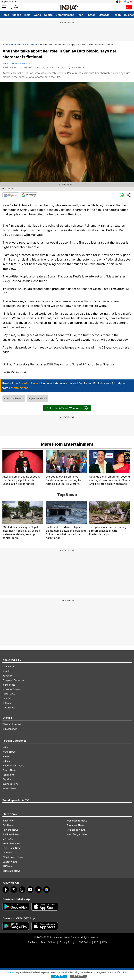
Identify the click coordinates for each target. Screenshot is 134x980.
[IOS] (117, 1)
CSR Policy (84, 942)
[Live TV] (129, 7)
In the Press (8, 684)
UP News (7, 852)
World (37, 14)
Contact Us (8, 666)
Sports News (9, 770)
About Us (7, 671)
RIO (96, 942)
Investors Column (11, 689)
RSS (104, 942)
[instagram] (22, 889)
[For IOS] (44, 926)
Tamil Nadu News (11, 848)
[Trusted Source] (29, 195)
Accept (58, 976)
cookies (123, 972)
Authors (6, 703)
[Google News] (10, 195)
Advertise (7, 675)
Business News (10, 783)
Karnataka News (11, 870)
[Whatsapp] (122, 195)
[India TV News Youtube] (131, 1)
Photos (90, 14)
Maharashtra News (77, 820)
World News (8, 751)
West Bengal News (77, 834)
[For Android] (15, 926)
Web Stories (8, 707)
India (27, 14)
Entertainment (65, 14)
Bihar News (8, 820)
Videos (16, 14)
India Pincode (9, 728)
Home (5, 14)
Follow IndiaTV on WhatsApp (64, 408)
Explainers (7, 779)
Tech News (8, 774)
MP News (7, 838)
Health (117, 14)
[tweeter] (14, 889)
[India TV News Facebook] (125, 1)
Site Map (32, 942)
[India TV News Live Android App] (15, 907)
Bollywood (32, 44)
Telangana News (76, 829)
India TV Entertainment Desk (17, 63)
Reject (78, 976)
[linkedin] (38, 889)
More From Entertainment (67, 444)
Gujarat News (9, 861)
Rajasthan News (75, 825)
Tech (80, 14)
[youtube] (30, 889)
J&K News (7, 866)
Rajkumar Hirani (37, 398)
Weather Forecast (11, 724)
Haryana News (10, 829)
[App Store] (44, 907)
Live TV (6, 698)
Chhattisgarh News (12, 857)
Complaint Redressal (13, 680)
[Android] (120, 1)
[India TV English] (69, 7)
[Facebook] (5, 889)
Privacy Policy (67, 942)
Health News (9, 788)
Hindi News (8, 693)
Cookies (10, 972)
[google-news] (46, 889)
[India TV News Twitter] (128, 1)
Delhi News (8, 825)
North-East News (11, 843)
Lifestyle (104, 14)
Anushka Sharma (14, 398)
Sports (48, 14)
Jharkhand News (11, 834)
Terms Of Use (48, 942)
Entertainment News (13, 765)
